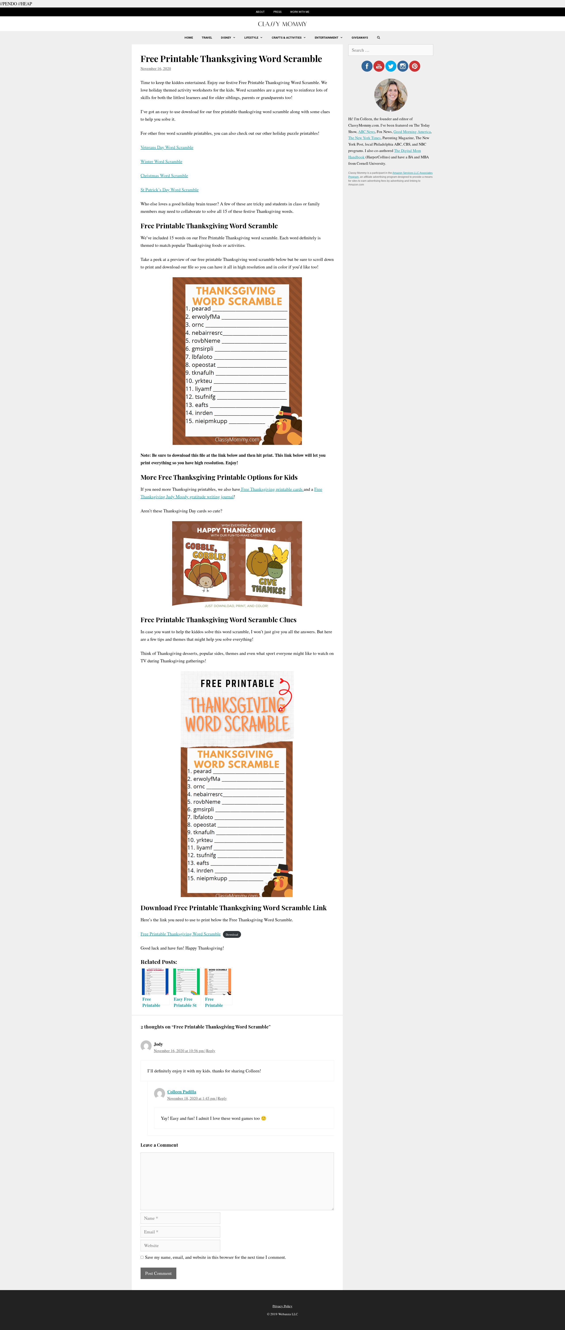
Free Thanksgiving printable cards (272, 489)
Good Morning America (412, 131)
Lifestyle (251, 37)
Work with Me (299, 11)
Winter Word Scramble (161, 161)
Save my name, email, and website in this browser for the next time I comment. (215, 1257)
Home (189, 37)
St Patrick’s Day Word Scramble (170, 190)
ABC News (366, 131)
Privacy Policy (282, 1306)
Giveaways (360, 37)
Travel (207, 37)
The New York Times (364, 137)
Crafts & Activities (286, 37)
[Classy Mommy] (282, 23)
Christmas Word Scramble (164, 175)
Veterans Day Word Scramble (167, 147)
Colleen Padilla (181, 1091)
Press (277, 11)
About (260, 11)
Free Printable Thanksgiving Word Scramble (181, 934)
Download (232, 934)
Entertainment (326, 37)
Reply (210, 1050)
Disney (226, 37)
